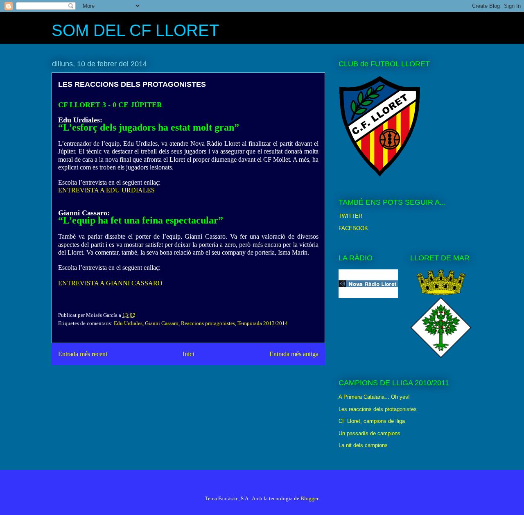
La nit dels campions (363, 445)
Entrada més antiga (293, 353)
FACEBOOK (353, 228)
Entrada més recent (82, 353)
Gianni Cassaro (161, 323)
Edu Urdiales (128, 323)
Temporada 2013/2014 (262, 323)
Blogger (309, 498)
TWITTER (350, 216)
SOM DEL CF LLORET (135, 30)
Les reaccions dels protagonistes (378, 409)
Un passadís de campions (369, 433)
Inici (188, 353)
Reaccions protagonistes (208, 323)
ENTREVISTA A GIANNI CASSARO (110, 283)
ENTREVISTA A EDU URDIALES (106, 190)
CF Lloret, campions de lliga (372, 421)
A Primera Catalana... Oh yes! (374, 397)
